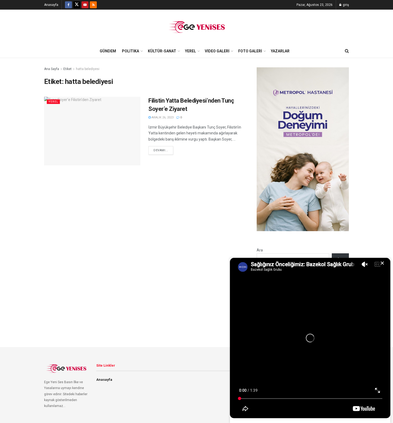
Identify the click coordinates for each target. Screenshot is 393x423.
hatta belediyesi (87, 69)
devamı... (160, 150)
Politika (130, 51)
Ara (260, 250)
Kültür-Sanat (162, 51)
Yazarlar (280, 51)
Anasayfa (51, 5)
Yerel (190, 51)
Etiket (67, 69)
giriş (345, 5)
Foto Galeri (250, 51)
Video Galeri (217, 51)
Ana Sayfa (51, 69)
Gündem (108, 51)
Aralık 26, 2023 (162, 117)
